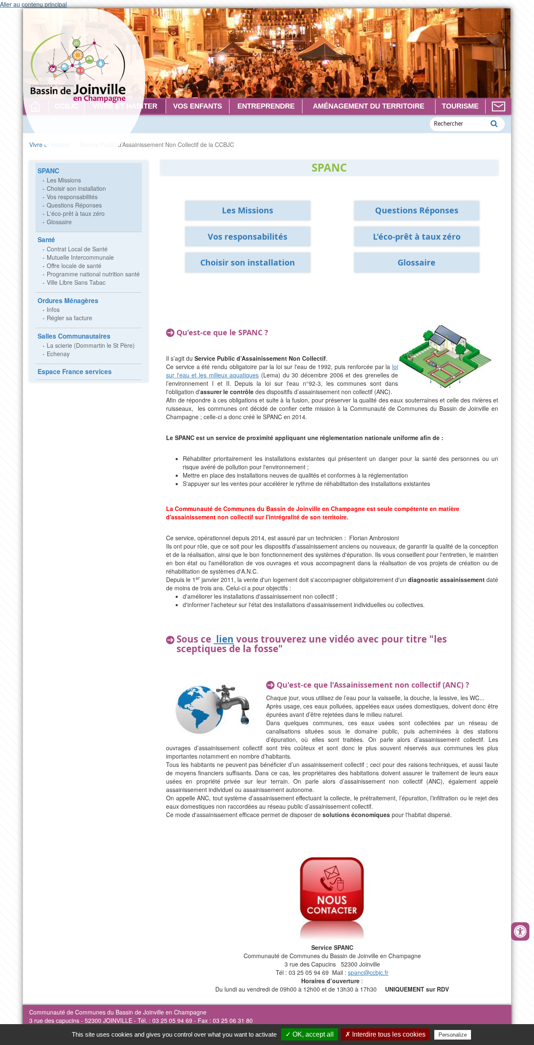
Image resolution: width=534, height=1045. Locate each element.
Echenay (58, 353)
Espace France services (75, 371)
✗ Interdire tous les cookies (385, 1034)
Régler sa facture (69, 318)
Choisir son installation (76, 188)
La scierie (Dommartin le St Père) (91, 345)
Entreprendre (266, 106)
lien (224, 639)
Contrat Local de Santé (77, 249)
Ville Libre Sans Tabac (76, 282)
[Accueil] (84, 83)
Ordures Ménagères (68, 300)
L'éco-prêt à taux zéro (76, 213)
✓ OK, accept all (309, 1034)
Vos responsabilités (72, 196)
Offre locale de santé (74, 265)
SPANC (48, 170)
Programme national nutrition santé (93, 274)
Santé (46, 239)
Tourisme (460, 106)
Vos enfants (197, 106)
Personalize (452, 1035)
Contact (498, 106)
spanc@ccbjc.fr (368, 972)
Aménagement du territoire (368, 106)
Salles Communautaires (74, 336)
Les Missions (64, 180)
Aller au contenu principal (33, 4)
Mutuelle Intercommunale (80, 257)
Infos (53, 309)
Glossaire (59, 222)
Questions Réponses (74, 205)
